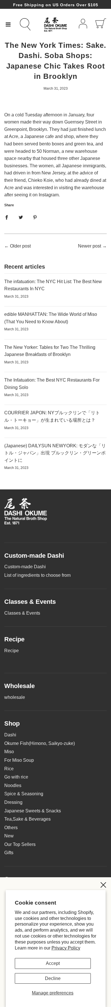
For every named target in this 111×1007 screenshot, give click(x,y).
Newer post (89, 246)
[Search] (28, 24)
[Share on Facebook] (6, 217)
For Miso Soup (19, 760)
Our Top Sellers (20, 844)
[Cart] (100, 24)
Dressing (13, 802)
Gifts (8, 852)
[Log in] (83, 24)
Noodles (12, 785)
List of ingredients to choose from (37, 575)
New (9, 835)
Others (11, 827)
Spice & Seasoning (23, 793)
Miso (9, 751)
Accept (53, 963)
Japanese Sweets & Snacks (32, 810)
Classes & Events (22, 613)
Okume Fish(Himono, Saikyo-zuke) (39, 743)
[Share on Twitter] (20, 217)
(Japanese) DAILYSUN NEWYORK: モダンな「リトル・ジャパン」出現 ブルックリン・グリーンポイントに (55, 453)
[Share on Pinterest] (35, 217)
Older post (20, 246)
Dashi (10, 734)
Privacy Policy (66, 948)
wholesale (14, 697)
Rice (9, 768)
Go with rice (16, 777)
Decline (53, 978)
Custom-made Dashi (25, 566)
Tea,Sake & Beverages (27, 819)
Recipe (11, 650)
